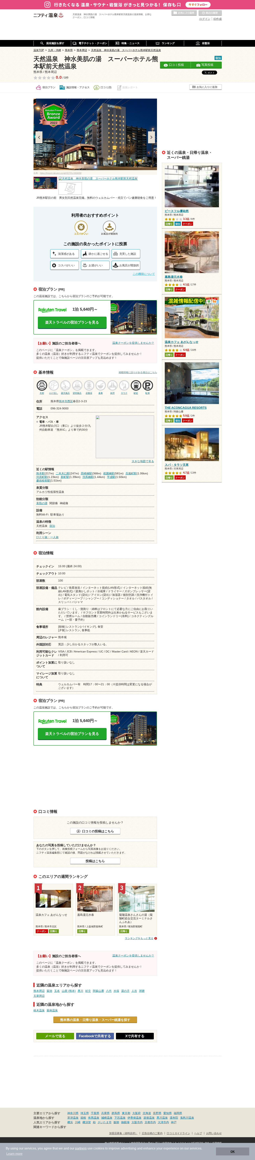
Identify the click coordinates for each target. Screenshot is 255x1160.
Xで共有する (134, 1036)
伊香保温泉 (134, 1117)
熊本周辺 (39, 990)
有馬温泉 (93, 1117)
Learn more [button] (14, 1153)
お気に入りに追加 (207, 86)
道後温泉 (149, 1117)
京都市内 (150, 1122)
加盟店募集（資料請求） (123, 1133)
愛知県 (167, 1113)
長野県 (157, 1113)
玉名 (57, 990)
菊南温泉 (52, 1010)
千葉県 (95, 1113)
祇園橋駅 (108, 473)
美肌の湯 (41, 503)
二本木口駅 (63, 473)
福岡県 (178, 1113)
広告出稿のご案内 (152, 1133)
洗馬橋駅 (88, 477)
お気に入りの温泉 (184, 13)
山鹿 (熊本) (69, 990)
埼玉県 (84, 1113)
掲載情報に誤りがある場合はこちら (138, 372)
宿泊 (52, 525)
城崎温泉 (106, 1117)
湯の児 (125, 990)
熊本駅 (40, 473)
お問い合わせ (214, 1133)
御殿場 (125, 1122)
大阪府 (136, 1113)
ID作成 (217, 18)
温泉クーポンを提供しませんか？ (133, 342)
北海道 (147, 1113)
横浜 (70, 1122)
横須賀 (86, 1122)
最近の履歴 (210, 13)
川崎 (77, 1122)
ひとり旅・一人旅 (47, 537)
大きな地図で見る (143, 461)
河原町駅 (41, 477)
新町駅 (65, 477)
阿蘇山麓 (98, 990)
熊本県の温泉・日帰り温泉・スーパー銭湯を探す (95, 1019)
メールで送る (55, 1036)
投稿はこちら (95, 861)
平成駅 (111, 477)
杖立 (88, 990)
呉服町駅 (131, 473)
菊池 (49, 990)
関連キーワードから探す (49, 1127)
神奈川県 (72, 1113)
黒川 (80, 990)
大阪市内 (137, 1122)
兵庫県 (105, 1113)
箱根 (83, 1117)
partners (81, 1148)
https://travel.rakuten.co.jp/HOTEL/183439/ (60, 173)
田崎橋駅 (86, 473)
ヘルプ (198, 1133)
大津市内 (163, 1122)
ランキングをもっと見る (139, 938)
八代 (109, 990)
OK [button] (232, 1151)
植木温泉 (39, 1010)
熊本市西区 (66, 401)
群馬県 (116, 1113)
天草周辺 (39, 995)
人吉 (134, 990)
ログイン (204, 18)
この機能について (144, 273)
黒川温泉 (162, 1117)
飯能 (116, 1122)
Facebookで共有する (95, 1036)
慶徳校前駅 (43, 480)
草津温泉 (72, 1117)
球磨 (142, 990)
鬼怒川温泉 (187, 1117)
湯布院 (174, 1117)
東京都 (126, 1113)
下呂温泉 (120, 1117)
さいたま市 (105, 1122)
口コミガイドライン (178, 1133)
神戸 (174, 1122)
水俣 (116, 990)
